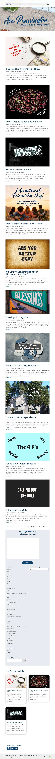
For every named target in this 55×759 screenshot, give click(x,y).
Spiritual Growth (11, 633)
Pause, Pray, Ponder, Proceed (21, 463)
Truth (8, 645)
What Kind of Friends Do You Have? (24, 223)
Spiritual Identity (11, 636)
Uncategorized (11, 648)
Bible (8, 571)
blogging (9, 574)
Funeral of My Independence (21, 417)
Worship (9, 650)
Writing (9, 652)
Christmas (9, 581)
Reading (9, 624)
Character (9, 578)
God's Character (11, 609)
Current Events (11, 588)
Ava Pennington (11, 71)
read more (8, 81)
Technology (10, 640)
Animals (9, 569)
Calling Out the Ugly (16, 510)
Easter (8, 600)
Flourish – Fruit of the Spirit (14, 607)
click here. (20, 757)
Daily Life (9, 591)
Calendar (9, 576)
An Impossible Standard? (19, 169)
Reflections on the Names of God (16, 626)
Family (8, 604)
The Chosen (10, 643)
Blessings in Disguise (17, 317)
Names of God (11, 614)
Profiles (9, 621)
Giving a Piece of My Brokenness (23, 365)
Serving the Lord (11, 631)
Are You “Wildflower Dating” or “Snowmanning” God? (22, 272)
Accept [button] (50, 756)
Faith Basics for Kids (12, 602)
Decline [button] (45, 756)
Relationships (10, 628)
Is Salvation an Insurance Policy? (23, 69)
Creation (9, 583)
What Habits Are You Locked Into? (24, 121)
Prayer (8, 619)
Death (8, 597)
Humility (9, 612)
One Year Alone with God (14, 616)
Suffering (9, 638)
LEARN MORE (27, 563)
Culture (9, 586)
